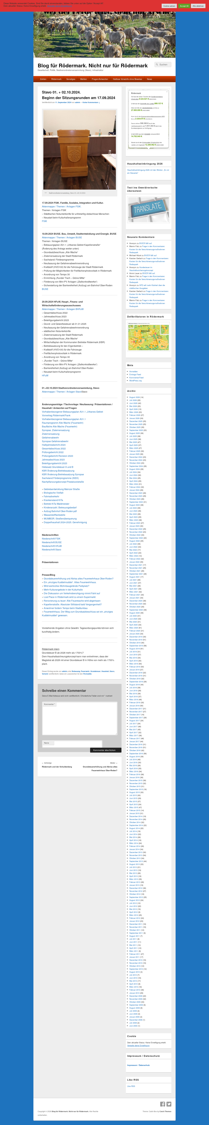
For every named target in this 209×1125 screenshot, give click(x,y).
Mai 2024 (133, 478)
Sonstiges (70, 79)
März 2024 (133, 484)
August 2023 (134, 505)
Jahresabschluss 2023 (53, 459)
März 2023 (133, 520)
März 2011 (133, 951)
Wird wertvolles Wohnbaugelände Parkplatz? (66, 586)
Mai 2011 (133, 945)
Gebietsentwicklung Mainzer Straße (62, 489)
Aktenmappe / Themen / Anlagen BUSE (62, 237)
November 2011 (135, 927)
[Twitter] (168, 1104)
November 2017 (135, 711)
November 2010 (135, 963)
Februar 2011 (134, 954)
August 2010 (134, 972)
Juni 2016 (133, 762)
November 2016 (135, 747)
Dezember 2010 (135, 960)
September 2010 (136, 969)
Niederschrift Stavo (51, 549)
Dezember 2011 (135, 924)
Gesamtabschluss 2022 (54, 448)
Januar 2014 (134, 849)
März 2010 (133, 986)
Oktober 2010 (134, 966)
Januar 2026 (134, 418)
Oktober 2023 (134, 499)
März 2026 (133, 412)
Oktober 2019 (134, 642)
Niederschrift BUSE (52, 542)
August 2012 (134, 900)
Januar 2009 (134, 1016)
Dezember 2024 (135, 457)
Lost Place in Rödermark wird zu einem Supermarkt (70, 597)
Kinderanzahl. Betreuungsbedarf (60, 507)
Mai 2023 (133, 514)
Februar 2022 (134, 558)
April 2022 (133, 552)
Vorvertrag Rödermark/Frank (56, 415)
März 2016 (133, 771)
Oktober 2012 (134, 894)
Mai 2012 (133, 909)
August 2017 (134, 720)
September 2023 (136, 502)
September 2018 (136, 681)
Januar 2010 (134, 993)
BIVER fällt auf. (145, 243)
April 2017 (133, 732)
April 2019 (133, 660)
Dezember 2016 (135, 744)
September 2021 (136, 573)
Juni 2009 (133, 1013)
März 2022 (133, 555)
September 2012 (136, 897)
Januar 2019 (134, 669)
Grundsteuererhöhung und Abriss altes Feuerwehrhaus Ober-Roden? (78, 578)
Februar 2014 (134, 846)
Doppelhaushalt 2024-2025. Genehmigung (65, 522)
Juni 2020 (133, 618)
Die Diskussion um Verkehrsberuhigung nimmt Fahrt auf (72, 593)
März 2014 (133, 843)
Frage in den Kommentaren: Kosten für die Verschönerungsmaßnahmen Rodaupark (147, 249)
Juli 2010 (133, 975)
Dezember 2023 (135, 493)
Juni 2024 (133, 475)
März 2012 (133, 915)
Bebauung (76, 671)
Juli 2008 (133, 1022)
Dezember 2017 (135, 708)
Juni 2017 (133, 726)
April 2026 (133, 409)
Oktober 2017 (134, 714)
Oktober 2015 (134, 786)
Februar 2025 (134, 451)
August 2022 (134, 540)
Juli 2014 (133, 831)
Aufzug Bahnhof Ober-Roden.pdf (60, 511)
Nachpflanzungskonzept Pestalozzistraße (63, 481)
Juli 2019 (133, 651)
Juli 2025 (133, 436)
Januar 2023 (134, 526)
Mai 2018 (133, 693)
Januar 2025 (134, 454)
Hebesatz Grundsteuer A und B (57, 467)
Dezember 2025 (135, 421)
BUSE (45, 289)
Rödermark (56, 79)
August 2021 (134, 576)
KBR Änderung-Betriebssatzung (58, 470)
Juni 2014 (133, 834)
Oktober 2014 (134, 822)
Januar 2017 (134, 741)
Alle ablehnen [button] (198, 6)
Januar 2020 (134, 633)
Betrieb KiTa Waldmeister (56, 503)
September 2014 (136, 825)
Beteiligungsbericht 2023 (54, 463)
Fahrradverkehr (51, 496)
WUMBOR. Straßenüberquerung (60, 518)
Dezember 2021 (135, 564)
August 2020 (134, 612)
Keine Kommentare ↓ (91, 102)
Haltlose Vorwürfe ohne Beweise (127, 79)
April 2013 (133, 876)
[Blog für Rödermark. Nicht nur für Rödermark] (104, 56)
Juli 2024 (133, 472)
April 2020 (133, 624)
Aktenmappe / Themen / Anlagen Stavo (61, 391)
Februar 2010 (134, 989)
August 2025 (134, 433)
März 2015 (133, 807)
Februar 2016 (134, 774)
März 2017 (133, 735)
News (149, 79)
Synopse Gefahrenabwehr (55, 441)
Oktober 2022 (134, 535)
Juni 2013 (133, 870)
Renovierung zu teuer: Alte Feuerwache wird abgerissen (72, 600)
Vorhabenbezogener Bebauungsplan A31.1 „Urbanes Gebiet (72, 411)
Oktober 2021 (134, 570)
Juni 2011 (133, 942)
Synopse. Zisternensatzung (56, 430)
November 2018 (135, 675)
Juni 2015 (133, 798)
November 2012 (135, 891)
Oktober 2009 (134, 1002)
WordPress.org (135, 380)
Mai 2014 (133, 837)
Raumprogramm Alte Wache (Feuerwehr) (62, 422)
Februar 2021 (134, 594)
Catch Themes (165, 1111)
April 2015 (133, 804)
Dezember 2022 (135, 529)
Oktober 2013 (134, 858)
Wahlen (83, 79)
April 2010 (133, 983)
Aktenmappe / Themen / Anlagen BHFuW (63, 309)
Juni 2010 (133, 977)
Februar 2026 (134, 415)
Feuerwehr (85, 671)
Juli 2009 (133, 1010)
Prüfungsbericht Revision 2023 (57, 455)
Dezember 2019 (135, 636)
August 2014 (134, 828)
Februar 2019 (134, 666)
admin (77, 102)
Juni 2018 (133, 690)
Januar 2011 (134, 957)
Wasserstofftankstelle (54, 514)
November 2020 (135, 603)
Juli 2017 (133, 723)
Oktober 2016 (134, 750)
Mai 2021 (133, 585)
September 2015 (136, 789)
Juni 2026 (133, 403)
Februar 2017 (134, 738)
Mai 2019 (133, 657)
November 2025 (135, 424)
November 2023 (135, 496)
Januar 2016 (134, 777)
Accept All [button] (184, 6)
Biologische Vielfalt (53, 492)
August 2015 (134, 792)
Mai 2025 (133, 442)
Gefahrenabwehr (50, 437)
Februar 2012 (134, 918)
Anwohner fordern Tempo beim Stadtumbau (66, 608)
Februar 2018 (134, 702)
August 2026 (134, 397)
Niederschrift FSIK (51, 538)
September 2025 (136, 430)
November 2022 (135, 532)
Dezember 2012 (135, 888)
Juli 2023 (133, 508)
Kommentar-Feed (136, 377)
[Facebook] (162, 1104)
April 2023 (133, 517)
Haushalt (105, 671)
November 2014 (135, 819)
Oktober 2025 (134, 427)
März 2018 (133, 699)
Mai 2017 (133, 729)
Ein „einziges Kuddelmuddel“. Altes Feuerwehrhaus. (70, 582)
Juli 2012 (133, 903)
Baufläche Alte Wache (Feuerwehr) (59, 426)
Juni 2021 (133, 582)
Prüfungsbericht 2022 (53, 452)
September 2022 (136, 537)
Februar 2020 (134, 630)
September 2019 (136, 645)
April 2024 (133, 481)
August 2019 (134, 648)
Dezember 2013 (135, 852)
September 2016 (136, 753)
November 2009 (135, 999)
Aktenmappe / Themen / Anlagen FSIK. (61, 206)
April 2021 (133, 588)
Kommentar (49, 704)
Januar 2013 (134, 885)
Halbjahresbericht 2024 (54, 444)
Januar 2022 (134, 562)
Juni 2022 (133, 546)
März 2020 (133, 627)
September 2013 (136, 861)
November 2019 (135, 639)
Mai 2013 (133, 873)
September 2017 (136, 717)
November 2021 (135, 567)
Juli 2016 (133, 759)
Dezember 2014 (135, 816)
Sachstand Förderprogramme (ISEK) (60, 478)
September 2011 (136, 933)
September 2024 (136, 466)
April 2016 (133, 768)
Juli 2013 (133, 867)
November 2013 (135, 855)
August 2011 (134, 936)
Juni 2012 (133, 906)
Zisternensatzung (50, 433)
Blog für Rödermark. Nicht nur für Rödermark (93, 65)
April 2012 (133, 912)
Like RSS (131, 1086)
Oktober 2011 (134, 930)
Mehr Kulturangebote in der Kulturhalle (63, 589)
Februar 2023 (134, 523)
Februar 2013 (134, 882)
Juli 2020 (133, 615)
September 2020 (136, 609)
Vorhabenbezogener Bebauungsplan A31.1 (64, 419)
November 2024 (135, 460)
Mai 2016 (133, 765)
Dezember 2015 (135, 780)
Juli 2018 (133, 687)
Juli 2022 (133, 543)
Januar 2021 (134, 597)
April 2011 (133, 948)
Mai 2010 (133, 980)
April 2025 (133, 445)
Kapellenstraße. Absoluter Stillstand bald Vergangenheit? (73, 604)
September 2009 (136, 1004)
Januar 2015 (134, 813)
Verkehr (45, 673)
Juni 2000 (133, 1025)
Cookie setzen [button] (169, 6)
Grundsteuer (95, 671)
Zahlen (43, 79)
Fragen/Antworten (100, 79)
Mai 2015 (133, 801)
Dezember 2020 (135, 600)
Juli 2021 (133, 579)
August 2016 (134, 756)
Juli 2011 (133, 939)
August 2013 (134, 864)
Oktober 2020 (134, 606)
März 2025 (133, 448)
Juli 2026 (133, 400)
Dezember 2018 (135, 672)
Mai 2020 (133, 621)
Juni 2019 (133, 654)
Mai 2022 (133, 549)
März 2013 (133, 879)
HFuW (45, 375)
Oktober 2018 (134, 678)
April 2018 (133, 696)
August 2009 (134, 1007)
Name (46, 742)
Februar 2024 (134, 487)
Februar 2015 (134, 810)
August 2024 (134, 469)
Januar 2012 (134, 921)
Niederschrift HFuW (52, 546)
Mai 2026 (133, 406)
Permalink (87, 673)
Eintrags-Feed (135, 374)
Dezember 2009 (135, 996)
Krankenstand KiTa (53, 500)
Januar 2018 (134, 705)
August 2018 (134, 684)
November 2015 (135, 783)
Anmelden (133, 371)
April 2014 (133, 840)
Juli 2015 (133, 795)
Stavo (112, 671)
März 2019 (133, 663)
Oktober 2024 (134, 463)
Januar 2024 (134, 490)
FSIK (44, 221)
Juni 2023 (133, 510)
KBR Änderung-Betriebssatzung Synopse (63, 474)
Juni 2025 (133, 439)
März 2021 (133, 591)
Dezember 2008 (135, 1019)
